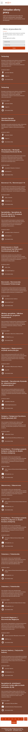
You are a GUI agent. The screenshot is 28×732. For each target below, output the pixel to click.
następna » (14, 722)
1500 (25, 719)
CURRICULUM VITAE (17, 729)
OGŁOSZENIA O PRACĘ (17, 730)
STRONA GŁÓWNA (8, 729)
